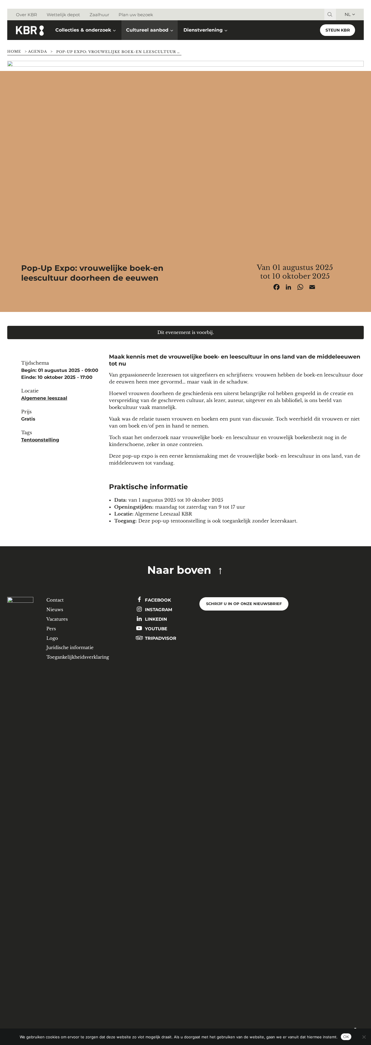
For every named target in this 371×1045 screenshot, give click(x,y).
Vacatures (57, 619)
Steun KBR (337, 30)
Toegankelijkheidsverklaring (77, 657)
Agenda (37, 51)
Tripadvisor (160, 638)
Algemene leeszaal (44, 398)
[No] (364, 1037)
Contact (55, 600)
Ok (346, 1036)
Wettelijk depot (63, 14)
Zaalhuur (99, 14)
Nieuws (54, 609)
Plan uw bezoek (136, 14)
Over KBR (26, 14)
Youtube (155, 628)
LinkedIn (155, 619)
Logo (52, 638)
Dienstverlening (203, 30)
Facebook (157, 600)
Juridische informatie (70, 647)
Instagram (158, 609)
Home (14, 51)
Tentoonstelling (40, 440)
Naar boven (179, 569)
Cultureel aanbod (147, 30)
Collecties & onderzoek (83, 30)
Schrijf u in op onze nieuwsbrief (244, 604)
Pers (51, 628)
